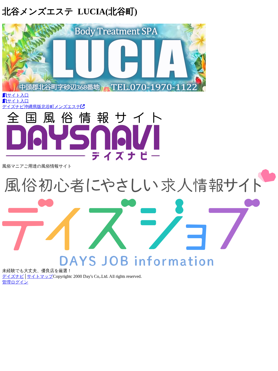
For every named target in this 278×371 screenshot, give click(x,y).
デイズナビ (13, 276)
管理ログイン (15, 282)
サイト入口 (18, 95)
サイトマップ (40, 276)
